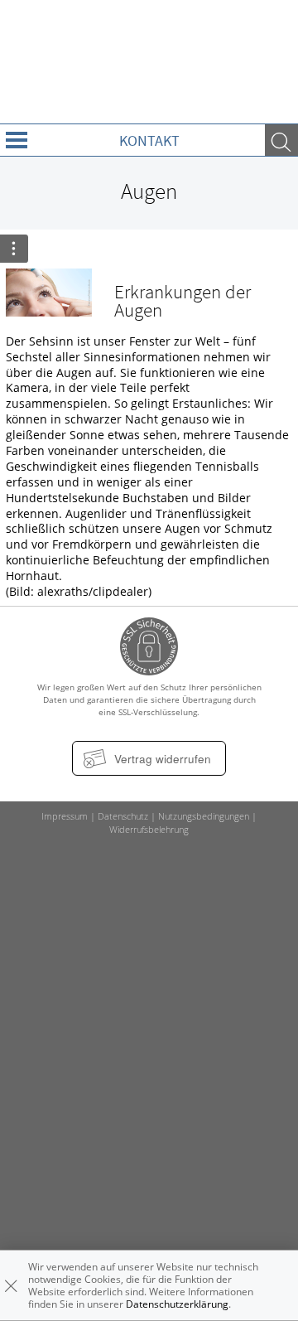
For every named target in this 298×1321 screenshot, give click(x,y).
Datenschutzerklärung (177, 1304)
